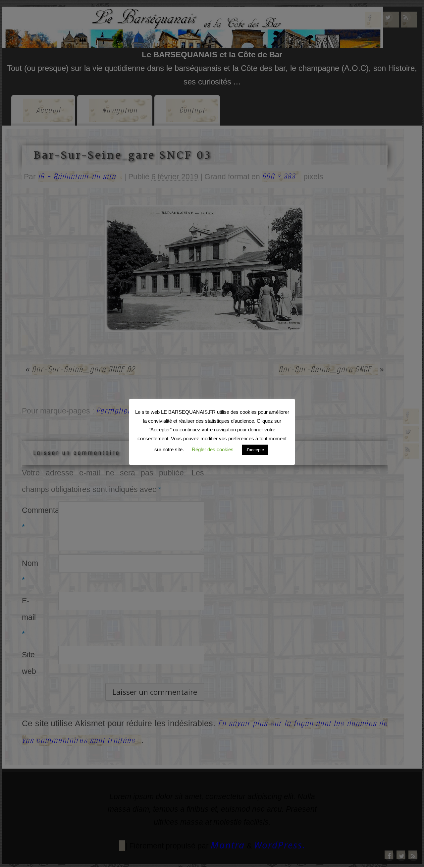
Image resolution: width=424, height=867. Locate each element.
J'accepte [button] (255, 449)
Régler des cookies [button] (213, 449)
